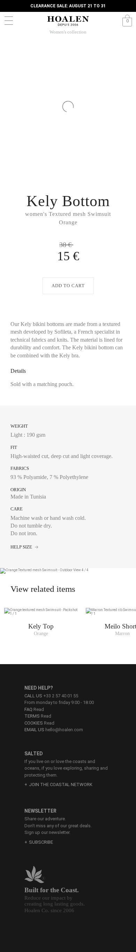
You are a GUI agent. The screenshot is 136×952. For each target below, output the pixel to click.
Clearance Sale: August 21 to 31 (68, 5)
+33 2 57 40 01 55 (60, 695)
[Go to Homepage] (68, 21)
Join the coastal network (60, 784)
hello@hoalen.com (64, 729)
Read (34, 709)
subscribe (41, 842)
